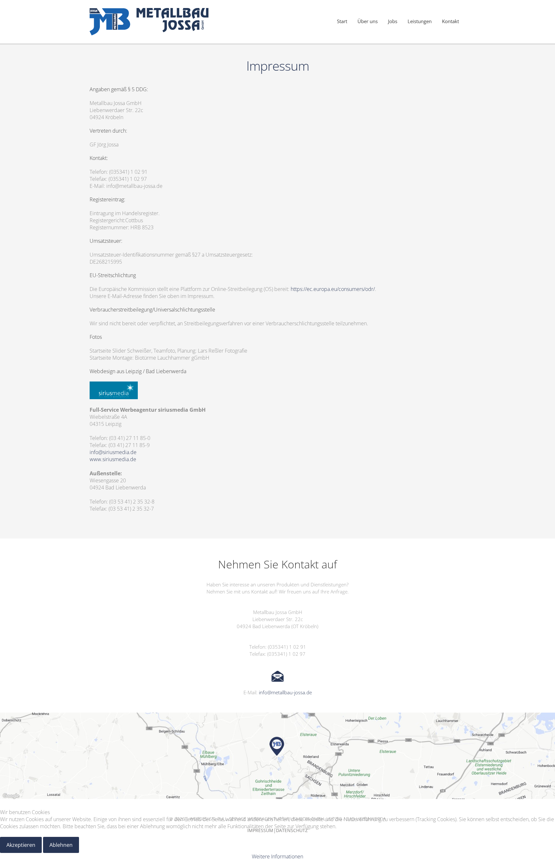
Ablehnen (61, 844)
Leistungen (420, 21)
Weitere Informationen (277, 856)
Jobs (392, 21)
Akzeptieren (20, 844)
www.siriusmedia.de (113, 459)
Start (342, 21)
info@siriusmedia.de (113, 452)
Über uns (367, 21)
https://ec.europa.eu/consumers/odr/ (333, 289)
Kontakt (450, 21)
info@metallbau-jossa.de (285, 692)
